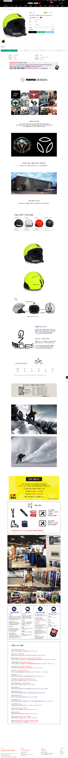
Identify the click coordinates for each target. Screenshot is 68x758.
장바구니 (41, 32)
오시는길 (61, 754)
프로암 (6, 9)
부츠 (16, 6)
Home (3, 9)
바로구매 (32, 32)
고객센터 (59, 0)
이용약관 (61, 751)
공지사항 (61, 753)
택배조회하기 (45, 752)
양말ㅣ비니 (51, 6)
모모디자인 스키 (12, 9)
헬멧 (31, 6)
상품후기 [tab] (25, 50)
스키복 (25, 6)
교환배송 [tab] (59, 50)
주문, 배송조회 (55, 0)
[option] (14, 25)
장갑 (41, 6)
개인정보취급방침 (62, 752)
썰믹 (58, 6)
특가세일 (6, 6)
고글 (36, 6)
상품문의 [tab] (42, 50)
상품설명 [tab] (9, 50)
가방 (45, 6)
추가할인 (51, 2)
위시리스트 (50, 32)
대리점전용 (62, 0)
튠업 (62, 6)
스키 (12, 6)
